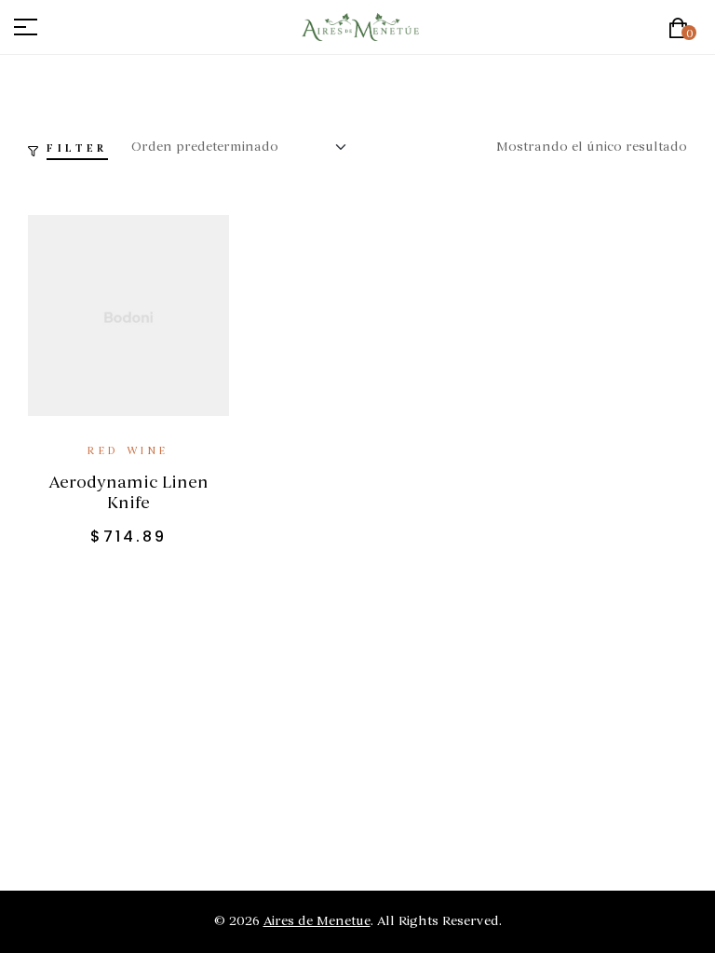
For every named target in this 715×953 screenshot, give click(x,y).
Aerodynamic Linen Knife (128, 492)
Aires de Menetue (317, 921)
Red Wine (128, 451)
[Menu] (32, 27)
